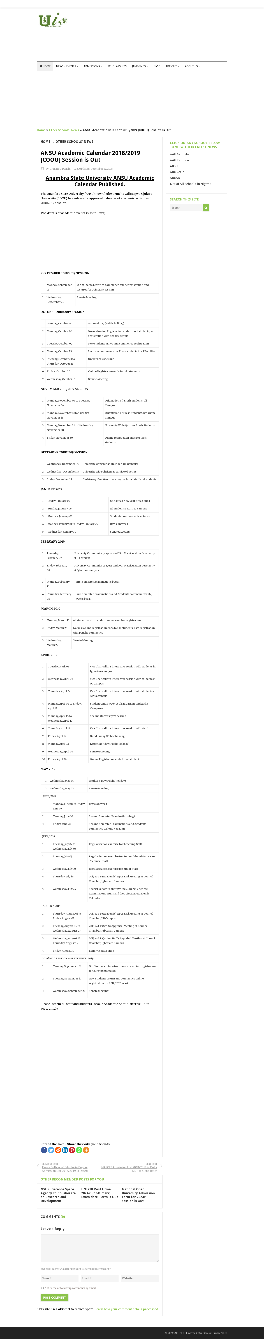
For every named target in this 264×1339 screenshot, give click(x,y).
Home (46, 66)
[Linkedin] (65, 1150)
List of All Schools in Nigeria (190, 184)
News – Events (66, 66)
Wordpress (205, 1333)
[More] (86, 1150)
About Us (191, 66)
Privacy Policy (220, 1333)
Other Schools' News (64, 130)
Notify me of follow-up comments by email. (70, 1288)
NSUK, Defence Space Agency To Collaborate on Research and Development (58, 1195)
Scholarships (117, 66)
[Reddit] (58, 1150)
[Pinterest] (72, 1150)
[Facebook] (44, 1150)
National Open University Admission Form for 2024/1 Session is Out (138, 1195)
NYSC (157, 66)
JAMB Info (139, 66)
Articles (171, 66)
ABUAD (175, 178)
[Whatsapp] (79, 1150)
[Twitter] (51, 1150)
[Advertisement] (161, 36)
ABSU (174, 166)
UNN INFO (178, 1333)
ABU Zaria (177, 172)
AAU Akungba (179, 154)
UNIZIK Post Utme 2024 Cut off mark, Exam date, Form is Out (99, 1193)
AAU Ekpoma (179, 160)
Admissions (92, 66)
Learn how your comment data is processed (126, 1309)
